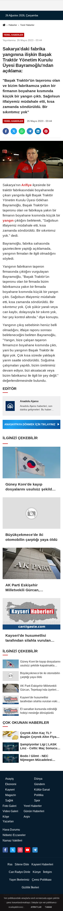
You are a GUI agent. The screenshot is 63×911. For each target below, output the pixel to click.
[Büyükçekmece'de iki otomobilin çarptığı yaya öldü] (31, 513)
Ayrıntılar (36, 907)
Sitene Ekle (22, 864)
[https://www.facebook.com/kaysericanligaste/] (5, 850)
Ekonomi (10, 784)
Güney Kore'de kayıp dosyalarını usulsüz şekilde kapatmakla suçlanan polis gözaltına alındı (29, 487)
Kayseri (10, 789)
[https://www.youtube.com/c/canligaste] (27, 850)
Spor (37, 800)
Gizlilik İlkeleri (30, 887)
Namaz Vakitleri (12, 840)
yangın (9, 220)
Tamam (48, 907)
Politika (38, 795)
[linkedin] (38, 131)
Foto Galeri (9, 805)
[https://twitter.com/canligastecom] (12, 850)
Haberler (13, 25)
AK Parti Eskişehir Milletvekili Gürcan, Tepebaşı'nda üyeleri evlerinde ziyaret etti (23, 587)
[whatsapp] (22, 131)
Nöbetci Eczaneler (14, 835)
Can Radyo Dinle (19, 871)
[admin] (35, 850)
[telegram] (30, 131)
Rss (10, 864)
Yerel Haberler (27, 25)
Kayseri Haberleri (42, 864)
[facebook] (6, 131)
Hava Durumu (11, 829)
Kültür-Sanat (42, 789)
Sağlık (9, 800)
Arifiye (27, 185)
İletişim (47, 871)
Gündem (39, 784)
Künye (37, 871)
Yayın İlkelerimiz (19, 879)
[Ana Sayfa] (4, 25)
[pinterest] (46, 131)
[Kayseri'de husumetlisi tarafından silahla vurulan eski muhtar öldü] (31, 614)
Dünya (38, 778)
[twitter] (14, 131)
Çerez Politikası (41, 879)
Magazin (10, 795)
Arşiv (27, 816)
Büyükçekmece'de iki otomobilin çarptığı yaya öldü (31, 537)
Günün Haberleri (34, 811)
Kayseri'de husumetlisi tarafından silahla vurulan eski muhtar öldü (28, 638)
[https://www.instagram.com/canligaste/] (20, 850)
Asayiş (9, 778)
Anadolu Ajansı (29, 401)
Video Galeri (10, 811)
